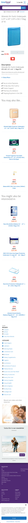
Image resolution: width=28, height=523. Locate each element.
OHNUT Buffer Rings (4, 478)
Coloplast (6, 330)
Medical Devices (8, 369)
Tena (2, 483)
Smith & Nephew (8, 386)
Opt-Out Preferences (10, 521)
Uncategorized (7, 392)
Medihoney (3, 477)
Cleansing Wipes (7, 349)
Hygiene (6, 360)
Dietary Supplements (10, 357)
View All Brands (23, 470)
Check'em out (8, 420)
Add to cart (12, 58)
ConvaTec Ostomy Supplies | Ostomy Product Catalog (9, 472)
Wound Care (7, 394)
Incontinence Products (9, 366)
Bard (2, 469)
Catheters (6, 346)
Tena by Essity (7, 389)
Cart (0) (20, 2)
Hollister (5, 332)
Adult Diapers (8, 343)
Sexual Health (8, 383)
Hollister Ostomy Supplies (5, 474)
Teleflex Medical (3, 482)
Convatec (6, 334)
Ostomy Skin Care (8, 377)
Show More (6, 77)
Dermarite (6, 354)
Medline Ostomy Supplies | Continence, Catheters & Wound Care (11, 475)
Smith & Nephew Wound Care (5, 480)
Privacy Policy (17, 521)
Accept (14, 518)
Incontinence (7, 363)
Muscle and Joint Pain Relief (11, 371)
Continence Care (8, 351)
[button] (26, 505)
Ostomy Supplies (8, 380)
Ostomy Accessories (9, 374)
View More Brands (9, 336)
